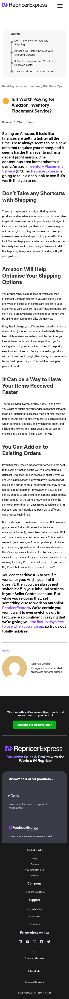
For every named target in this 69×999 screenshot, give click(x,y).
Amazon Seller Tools (34, 869)
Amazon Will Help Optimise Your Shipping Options (33, 52)
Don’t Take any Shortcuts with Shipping (31, 42)
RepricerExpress (45, 171)
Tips (59, 86)
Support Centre (34, 909)
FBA (45, 86)
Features (34, 864)
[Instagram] (34, 941)
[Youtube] (27, 941)
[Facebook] (41, 941)
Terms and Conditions (34, 891)
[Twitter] (48, 941)
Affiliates (34, 875)
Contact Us (34, 916)
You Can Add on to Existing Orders (34, 71)
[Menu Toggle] (60, 6)
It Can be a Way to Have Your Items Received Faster (35, 63)
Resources (34, 924)
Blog (34, 858)
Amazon (36, 86)
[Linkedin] (20, 941)
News (52, 86)
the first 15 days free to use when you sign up (33, 624)
